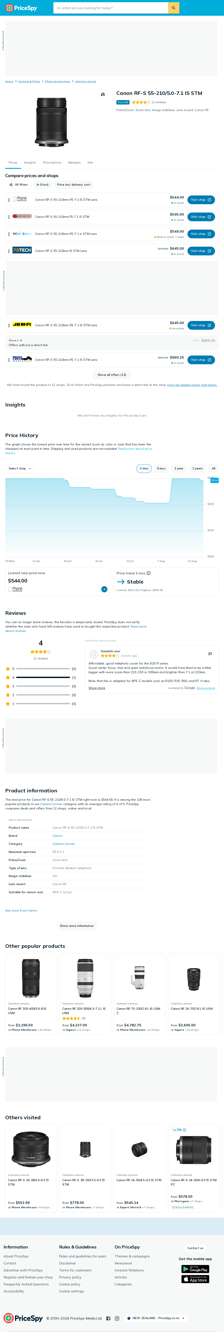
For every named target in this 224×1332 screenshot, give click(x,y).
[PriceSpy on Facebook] (108, 1318)
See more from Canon (21, 910)
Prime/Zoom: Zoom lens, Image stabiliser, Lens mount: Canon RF (162, 110)
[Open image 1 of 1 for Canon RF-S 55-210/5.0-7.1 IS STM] (51, 122)
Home (9, 81)
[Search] (173, 8)
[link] (152, 669)
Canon (57, 836)
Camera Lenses (85, 81)
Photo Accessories (57, 81)
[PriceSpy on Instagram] (117, 1318)
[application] (112, 520)
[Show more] (8, 200)
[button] (18, 184)
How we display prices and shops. (192, 385)
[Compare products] (103, 94)
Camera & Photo (29, 81)
